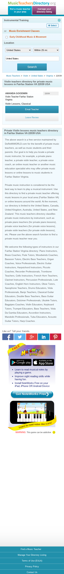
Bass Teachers (41, 308)
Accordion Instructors (40, 312)
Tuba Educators (38, 317)
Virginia (49, 76)
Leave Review (32, 117)
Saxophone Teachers (16, 288)
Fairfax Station (26, 96)
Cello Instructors (24, 275)
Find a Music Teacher (31, 549)
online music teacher (26, 164)
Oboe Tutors (48, 284)
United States (37, 76)
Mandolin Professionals (17, 317)
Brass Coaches (13, 255)
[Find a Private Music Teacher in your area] (20, 10)
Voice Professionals (25, 263)
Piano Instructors (48, 251)
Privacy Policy (32, 566)
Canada (54, 205)
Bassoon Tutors (13, 259)
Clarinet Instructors (15, 279)
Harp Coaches (27, 321)
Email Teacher (32, 109)
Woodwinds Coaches (47, 255)
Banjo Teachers (28, 292)
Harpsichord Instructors (29, 267)
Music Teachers (13, 76)
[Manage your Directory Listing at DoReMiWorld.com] (44, 10)
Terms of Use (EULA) (32, 560)
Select (54, 25)
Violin (25, 76)
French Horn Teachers (45, 275)
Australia (27, 209)
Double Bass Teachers (28, 296)
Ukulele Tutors (49, 300)
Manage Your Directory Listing (32, 555)
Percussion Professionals (39, 279)
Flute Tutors (28, 255)
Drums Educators (37, 288)
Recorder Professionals (27, 271)
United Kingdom (13, 209)
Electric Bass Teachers (34, 259)
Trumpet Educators (23, 308)
